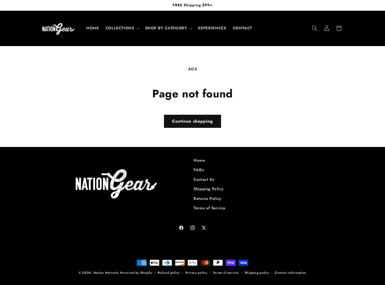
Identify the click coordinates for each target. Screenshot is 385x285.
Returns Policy (207, 198)
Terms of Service (210, 208)
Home (199, 160)
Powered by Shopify (136, 273)
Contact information (290, 273)
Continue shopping (192, 121)
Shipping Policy (208, 189)
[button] (122, 28)
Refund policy (169, 273)
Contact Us (204, 179)
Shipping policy (257, 273)
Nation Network (106, 273)
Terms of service (226, 273)
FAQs (199, 170)
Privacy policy (196, 273)
